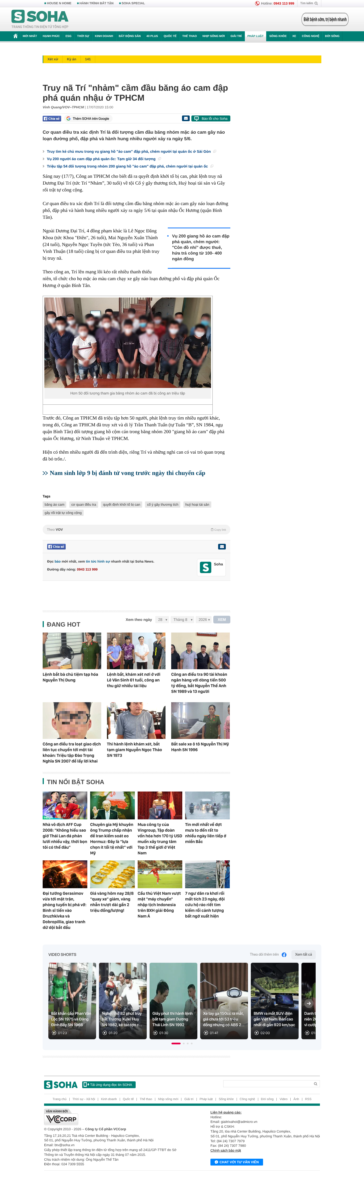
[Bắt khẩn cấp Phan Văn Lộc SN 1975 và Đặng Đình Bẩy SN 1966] (72, 1001)
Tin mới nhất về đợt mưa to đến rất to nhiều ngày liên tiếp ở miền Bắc (205, 833)
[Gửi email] (186, 118)
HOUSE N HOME (59, 3)
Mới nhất (30, 36)
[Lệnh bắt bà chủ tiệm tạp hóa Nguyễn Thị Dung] (72, 651)
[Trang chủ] (40, 19)
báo (58, 561)
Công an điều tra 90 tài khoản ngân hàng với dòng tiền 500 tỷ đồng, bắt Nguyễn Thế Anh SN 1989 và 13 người (199, 683)
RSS (308, 1099)
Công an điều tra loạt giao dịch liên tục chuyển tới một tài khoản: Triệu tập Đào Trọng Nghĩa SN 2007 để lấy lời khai (72, 752)
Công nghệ (310, 36)
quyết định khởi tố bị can (121, 505)
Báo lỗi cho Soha (215, 119)
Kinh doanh (104, 36)
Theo (136, 530)
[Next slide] (308, 1003)
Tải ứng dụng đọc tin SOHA (111, 1085)
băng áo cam (54, 505)
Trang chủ (60, 1099)
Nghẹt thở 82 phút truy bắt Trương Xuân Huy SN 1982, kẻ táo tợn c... (122, 1019)
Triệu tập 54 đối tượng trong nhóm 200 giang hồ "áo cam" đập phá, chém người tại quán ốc (128, 166)
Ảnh (296, 1099)
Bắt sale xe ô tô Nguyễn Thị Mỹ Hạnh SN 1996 (200, 746)
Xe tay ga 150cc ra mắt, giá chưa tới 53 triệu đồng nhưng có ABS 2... (224, 1019)
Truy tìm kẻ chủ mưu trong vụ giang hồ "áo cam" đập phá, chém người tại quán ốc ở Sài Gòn (129, 151)
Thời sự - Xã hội (84, 1099)
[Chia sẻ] (52, 118)
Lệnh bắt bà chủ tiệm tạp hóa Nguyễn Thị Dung (70, 677)
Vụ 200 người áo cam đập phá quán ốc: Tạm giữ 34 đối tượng (102, 159)
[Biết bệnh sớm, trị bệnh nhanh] (325, 19)
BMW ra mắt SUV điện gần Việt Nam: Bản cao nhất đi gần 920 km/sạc (274, 1019)
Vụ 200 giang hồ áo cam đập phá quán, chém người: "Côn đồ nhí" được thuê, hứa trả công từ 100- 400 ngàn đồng (200, 247)
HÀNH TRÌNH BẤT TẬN (97, 3)
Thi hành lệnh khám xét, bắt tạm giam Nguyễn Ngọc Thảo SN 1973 (134, 749)
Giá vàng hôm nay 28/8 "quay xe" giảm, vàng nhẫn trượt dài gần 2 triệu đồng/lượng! (112, 902)
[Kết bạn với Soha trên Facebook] (206, 567)
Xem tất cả (303, 954)
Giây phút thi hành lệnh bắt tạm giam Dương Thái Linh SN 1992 (172, 1019)
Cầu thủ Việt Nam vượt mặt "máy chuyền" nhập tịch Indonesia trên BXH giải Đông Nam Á (159, 905)
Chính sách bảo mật (225, 1150)
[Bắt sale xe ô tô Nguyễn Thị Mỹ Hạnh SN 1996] (200, 720)
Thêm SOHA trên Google (91, 119)
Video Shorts (62, 954)
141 (88, 59)
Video (284, 1099)
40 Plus (152, 36)
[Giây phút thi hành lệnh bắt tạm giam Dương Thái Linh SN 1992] (173, 1001)
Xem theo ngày (139, 619)
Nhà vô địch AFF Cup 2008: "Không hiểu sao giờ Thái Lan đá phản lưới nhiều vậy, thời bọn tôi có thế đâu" (65, 836)
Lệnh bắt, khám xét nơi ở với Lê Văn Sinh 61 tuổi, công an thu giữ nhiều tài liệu (133, 680)
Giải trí (235, 36)
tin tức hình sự (98, 561)
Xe (294, 36)
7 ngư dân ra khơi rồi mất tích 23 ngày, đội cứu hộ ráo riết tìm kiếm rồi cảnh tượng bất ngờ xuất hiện (205, 905)
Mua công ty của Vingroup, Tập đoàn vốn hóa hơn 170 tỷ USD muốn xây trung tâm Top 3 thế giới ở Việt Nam (160, 839)
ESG (68, 36)
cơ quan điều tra (83, 505)
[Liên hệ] (222, 546)
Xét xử (52, 59)
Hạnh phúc (51, 36)
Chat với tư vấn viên (239, 1162)
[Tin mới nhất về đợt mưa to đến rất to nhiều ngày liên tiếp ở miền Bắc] (207, 805)
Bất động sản (130, 36)
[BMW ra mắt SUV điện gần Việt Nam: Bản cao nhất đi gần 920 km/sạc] (275, 1001)
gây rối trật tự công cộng (63, 513)
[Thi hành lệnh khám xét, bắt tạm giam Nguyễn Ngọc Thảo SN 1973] (136, 720)
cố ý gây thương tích (162, 505)
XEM (222, 619)
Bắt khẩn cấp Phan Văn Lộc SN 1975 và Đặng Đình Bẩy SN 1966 (71, 1019)
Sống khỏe (278, 36)
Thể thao (189, 36)
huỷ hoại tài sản (197, 505)
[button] (176, 1043)
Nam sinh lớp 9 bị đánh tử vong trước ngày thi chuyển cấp (127, 472)
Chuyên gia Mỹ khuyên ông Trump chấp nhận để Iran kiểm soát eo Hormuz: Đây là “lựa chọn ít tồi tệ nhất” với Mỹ (111, 839)
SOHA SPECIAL (133, 3)
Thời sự (83, 36)
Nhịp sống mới (213, 36)
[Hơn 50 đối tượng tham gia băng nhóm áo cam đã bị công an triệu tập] (127, 342)
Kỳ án (71, 59)
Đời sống (332, 36)
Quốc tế (170, 36)
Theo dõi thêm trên (264, 954)
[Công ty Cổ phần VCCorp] (113, 1117)
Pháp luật (255, 36)
